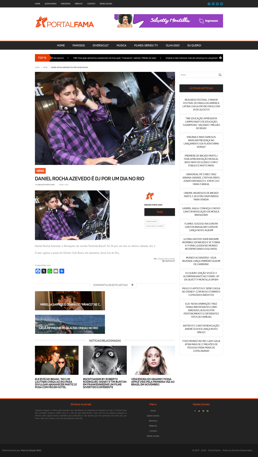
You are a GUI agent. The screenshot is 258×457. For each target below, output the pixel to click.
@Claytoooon (168, 260)
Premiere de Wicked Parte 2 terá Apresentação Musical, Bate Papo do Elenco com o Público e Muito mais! (201, 160)
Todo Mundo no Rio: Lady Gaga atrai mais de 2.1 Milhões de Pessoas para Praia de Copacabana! (201, 346)
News (45, 67)
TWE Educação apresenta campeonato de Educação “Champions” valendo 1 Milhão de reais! (100, 58)
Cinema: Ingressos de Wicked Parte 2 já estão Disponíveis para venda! (201, 196)
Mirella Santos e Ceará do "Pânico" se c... (70, 304)
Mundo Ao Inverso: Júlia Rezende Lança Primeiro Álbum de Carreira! (201, 261)
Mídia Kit (79, 4)
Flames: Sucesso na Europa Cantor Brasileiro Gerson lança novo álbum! (201, 227)
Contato (91, 4)
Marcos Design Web (31, 450)
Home (37, 4)
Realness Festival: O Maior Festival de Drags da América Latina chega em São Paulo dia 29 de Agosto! (201, 104)
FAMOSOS (79, 45)
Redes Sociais (106, 4)
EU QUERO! (194, 45)
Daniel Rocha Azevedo (154, 226)
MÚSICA (121, 45)
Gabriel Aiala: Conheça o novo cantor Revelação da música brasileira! (201, 211)
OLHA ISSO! (173, 45)
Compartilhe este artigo (110, 285)
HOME (61, 45)
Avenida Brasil (152, 221)
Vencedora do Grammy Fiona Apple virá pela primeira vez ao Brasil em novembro (153, 382)
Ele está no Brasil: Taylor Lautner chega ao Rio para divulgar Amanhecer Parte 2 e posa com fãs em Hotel (56, 383)
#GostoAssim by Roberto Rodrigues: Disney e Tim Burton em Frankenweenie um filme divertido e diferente (104, 383)
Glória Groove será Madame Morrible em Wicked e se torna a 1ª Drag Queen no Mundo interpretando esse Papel (201, 244)
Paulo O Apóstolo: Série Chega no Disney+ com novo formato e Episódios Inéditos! (201, 291)
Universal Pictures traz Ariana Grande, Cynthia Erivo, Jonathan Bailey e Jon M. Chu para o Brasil (201, 179)
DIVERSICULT (101, 45)
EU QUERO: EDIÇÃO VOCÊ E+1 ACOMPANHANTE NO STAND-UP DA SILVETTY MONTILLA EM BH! (201, 276)
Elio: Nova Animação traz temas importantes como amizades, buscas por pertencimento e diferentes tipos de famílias (201, 310)
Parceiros (65, 4)
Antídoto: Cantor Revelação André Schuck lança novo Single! (201, 329)
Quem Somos (50, 4)
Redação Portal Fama (46, 185)
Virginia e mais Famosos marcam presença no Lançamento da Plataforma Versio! (188, 58)
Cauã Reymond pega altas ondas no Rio (68, 328)
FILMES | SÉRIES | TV (146, 45)
